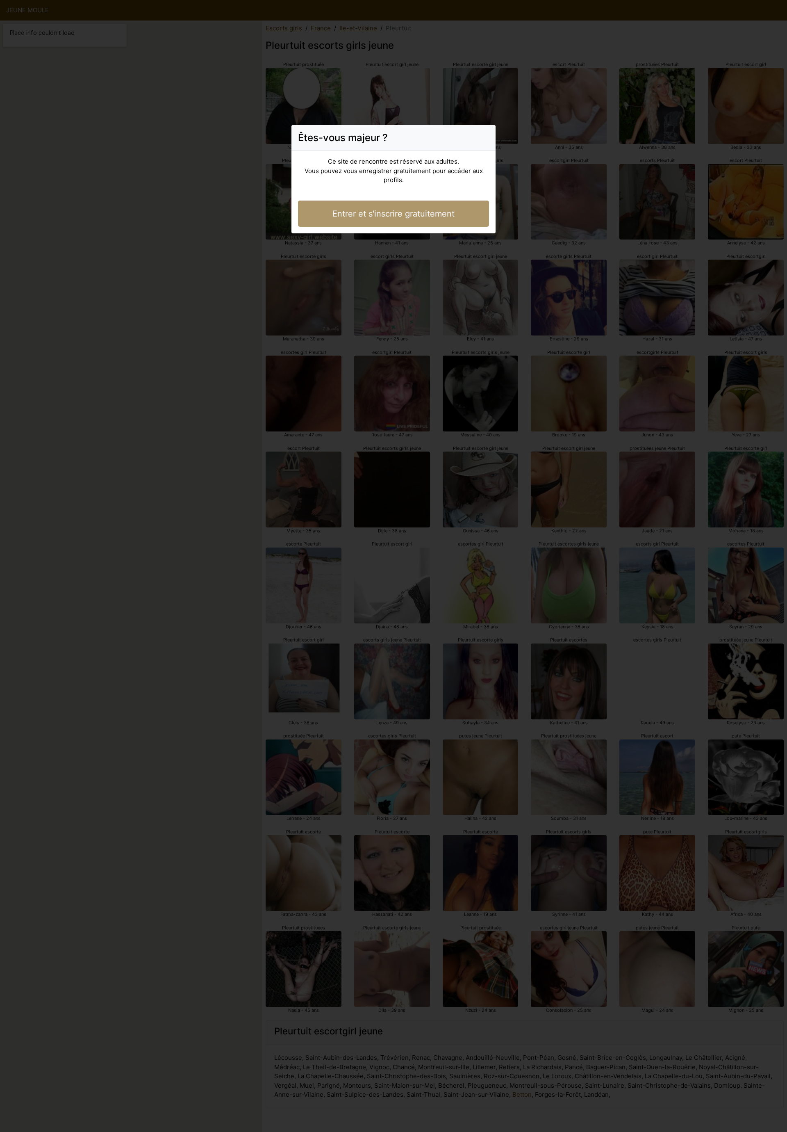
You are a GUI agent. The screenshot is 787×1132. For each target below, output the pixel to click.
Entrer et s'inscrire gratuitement (393, 214)
